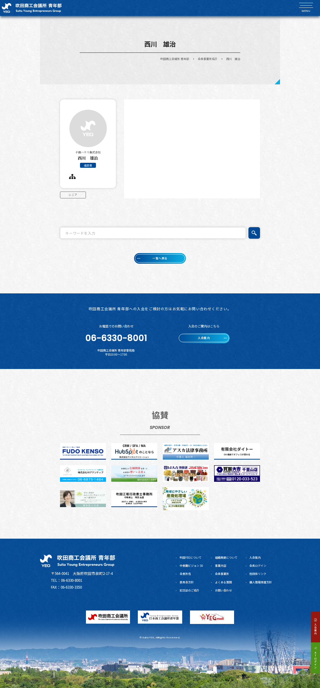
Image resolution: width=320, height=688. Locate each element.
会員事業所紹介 (208, 59)
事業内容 (220, 566)
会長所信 (185, 574)
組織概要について (226, 558)
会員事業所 (222, 574)
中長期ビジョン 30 (191, 566)
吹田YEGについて (191, 558)
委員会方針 (187, 582)
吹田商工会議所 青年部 (174, 59)
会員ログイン (257, 566)
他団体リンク (257, 574)
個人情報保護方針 (260, 582)
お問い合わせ (223, 590)
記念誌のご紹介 (189, 590)
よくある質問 (223, 582)
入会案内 (255, 558)
